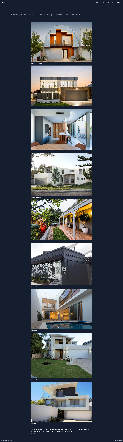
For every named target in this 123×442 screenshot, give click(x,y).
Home (97, 2)
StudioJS (10, 440)
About (113, 2)
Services (102, 2)
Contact (118, 2)
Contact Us (33, 433)
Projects (107, 2)
